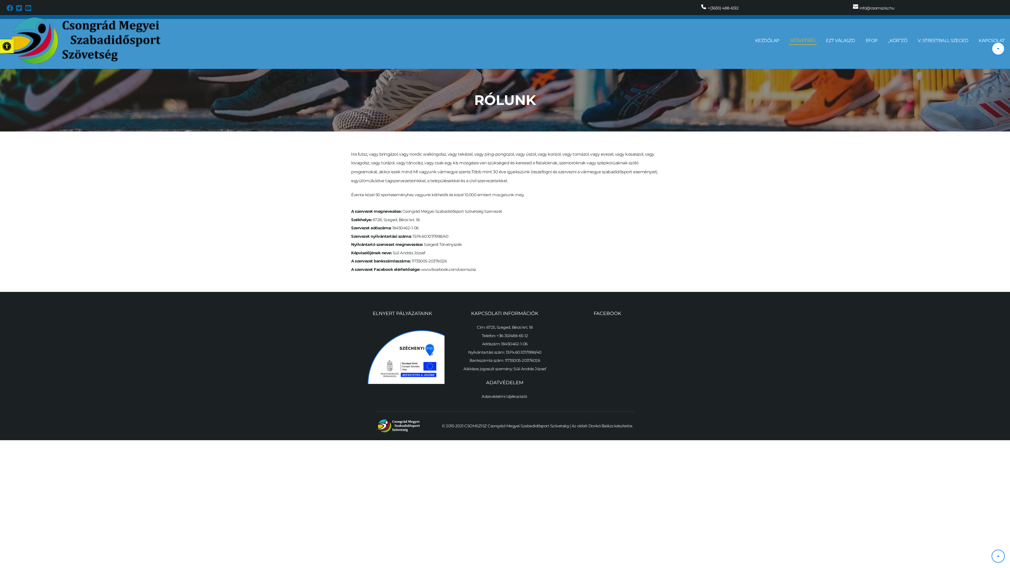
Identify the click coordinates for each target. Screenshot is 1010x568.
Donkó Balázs (600, 425)
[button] (7, 46)
